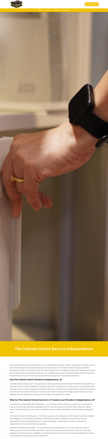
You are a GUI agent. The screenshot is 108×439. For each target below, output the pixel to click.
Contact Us (66, 10)
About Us (57, 10)
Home (40, 10)
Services (47, 10)
